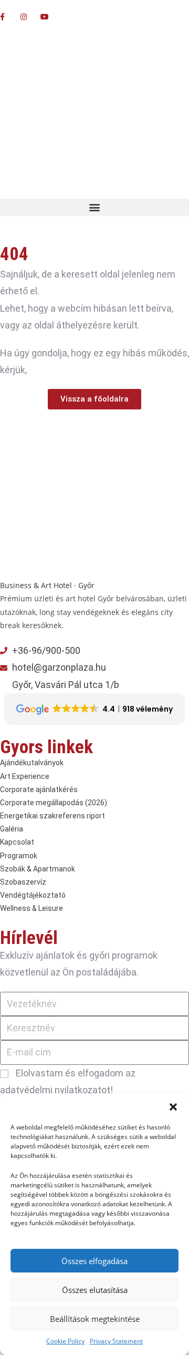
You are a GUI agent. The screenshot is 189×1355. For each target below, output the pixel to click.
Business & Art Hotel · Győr (47, 585)
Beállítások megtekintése (95, 1318)
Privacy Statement (116, 1341)
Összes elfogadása (94, 1261)
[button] (173, 1107)
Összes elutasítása (95, 1290)
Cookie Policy (65, 1341)
